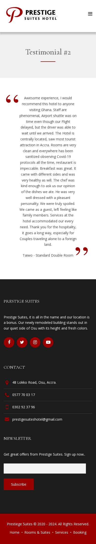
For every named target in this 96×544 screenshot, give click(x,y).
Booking (79, 532)
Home (14, 532)
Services (61, 532)
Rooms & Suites (37, 532)
